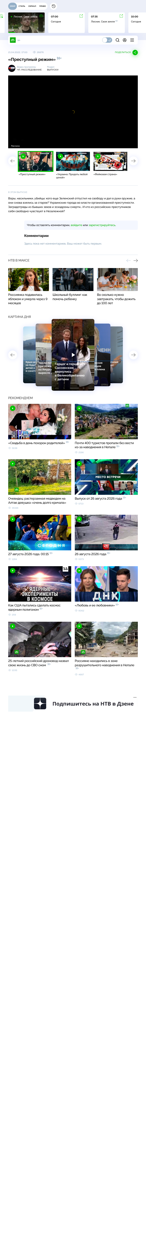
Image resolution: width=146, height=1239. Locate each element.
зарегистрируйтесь (102, 225)
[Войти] (124, 40)
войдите (76, 225)
